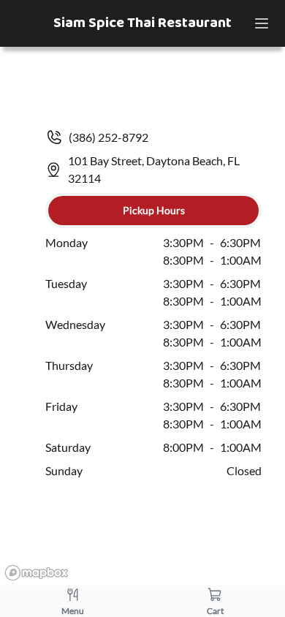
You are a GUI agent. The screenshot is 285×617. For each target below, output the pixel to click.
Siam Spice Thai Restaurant (142, 23)
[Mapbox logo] (36, 572)
